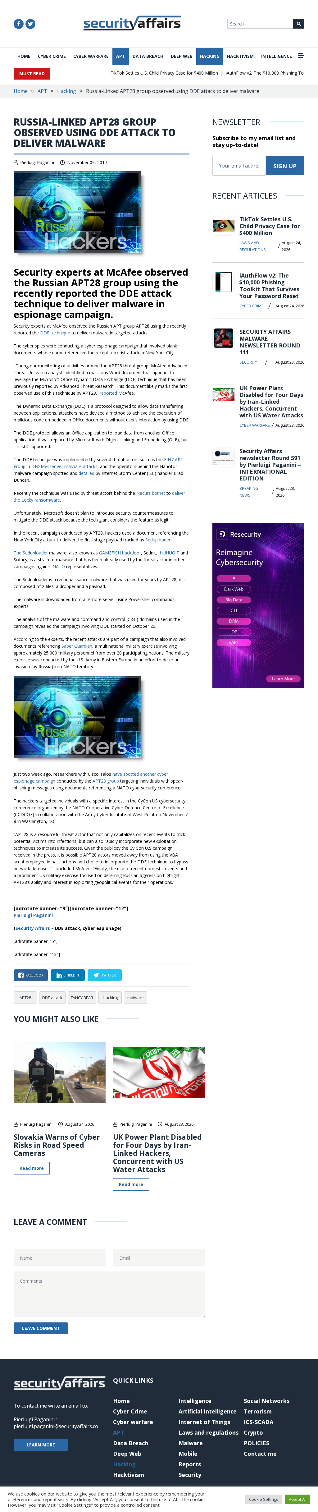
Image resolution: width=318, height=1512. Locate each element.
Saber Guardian (76, 646)
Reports (190, 1464)
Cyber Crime (52, 56)
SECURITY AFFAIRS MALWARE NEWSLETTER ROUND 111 (269, 342)
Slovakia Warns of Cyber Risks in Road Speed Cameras (57, 1145)
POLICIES (256, 1443)
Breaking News (248, 491)
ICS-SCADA (258, 1422)
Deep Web (182, 56)
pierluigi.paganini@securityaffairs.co (56, 1426)
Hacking (210, 56)
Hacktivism (240, 56)
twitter (108, 975)
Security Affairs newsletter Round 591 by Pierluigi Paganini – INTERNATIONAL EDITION (270, 464)
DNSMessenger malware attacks (64, 466)
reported (109, 393)
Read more (32, 1168)
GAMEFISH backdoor (120, 553)
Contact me (260, 1453)
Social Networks (266, 1400)
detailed (86, 473)
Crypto (253, 1432)
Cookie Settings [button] (263, 1499)
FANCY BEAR (82, 997)
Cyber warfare (91, 56)
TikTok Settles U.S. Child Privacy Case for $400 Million (151, 73)
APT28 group (106, 781)
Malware (191, 1443)
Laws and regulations (252, 246)
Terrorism (258, 1411)
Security (248, 362)
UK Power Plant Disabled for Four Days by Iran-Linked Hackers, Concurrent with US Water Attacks (157, 1153)
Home (23, 56)
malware (135, 997)
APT (120, 56)
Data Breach (148, 56)
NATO (59, 566)
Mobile (188, 1453)
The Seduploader (31, 553)
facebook (34, 975)
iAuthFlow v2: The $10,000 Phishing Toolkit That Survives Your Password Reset (269, 286)
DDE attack (52, 997)
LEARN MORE (41, 1445)
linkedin (71, 975)
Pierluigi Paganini (37, 162)
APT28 (25, 997)
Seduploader (157, 540)
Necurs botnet (150, 493)
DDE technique (55, 333)
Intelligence (276, 56)
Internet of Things (204, 1422)
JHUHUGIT (169, 553)
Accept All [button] (298, 1499)
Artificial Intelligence (208, 1411)
